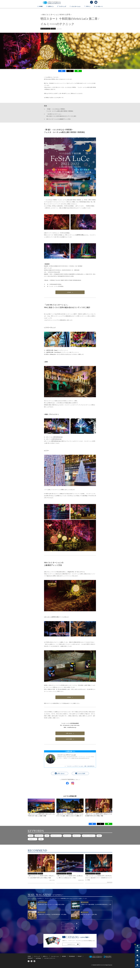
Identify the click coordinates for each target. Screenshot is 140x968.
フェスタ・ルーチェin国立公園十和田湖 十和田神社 (58, 111)
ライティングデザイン (89, 835)
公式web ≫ (70, 292)
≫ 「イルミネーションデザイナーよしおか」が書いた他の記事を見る (79, 766)
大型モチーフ (33, 839)
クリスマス (67, 835)
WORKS (64, 956)
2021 (31, 835)
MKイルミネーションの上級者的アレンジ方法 (58, 119)
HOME (29, 956)
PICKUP (79, 956)
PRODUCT (30, 958)
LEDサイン (45, 956)
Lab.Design (38, 958)
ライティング (37, 956)
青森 (41, 839)
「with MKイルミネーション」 (54, 114)
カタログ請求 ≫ (70, 739)
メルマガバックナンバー (70, 923)
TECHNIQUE (72, 956)
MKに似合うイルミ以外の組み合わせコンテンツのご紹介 (60, 116)
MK (47, 835)
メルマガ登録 (70, 928)
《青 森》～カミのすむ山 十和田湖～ (56, 109)
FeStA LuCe (39, 835)
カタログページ (71, 944)
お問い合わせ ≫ (70, 733)
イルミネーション (56, 835)
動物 (99, 835)
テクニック (76, 835)
